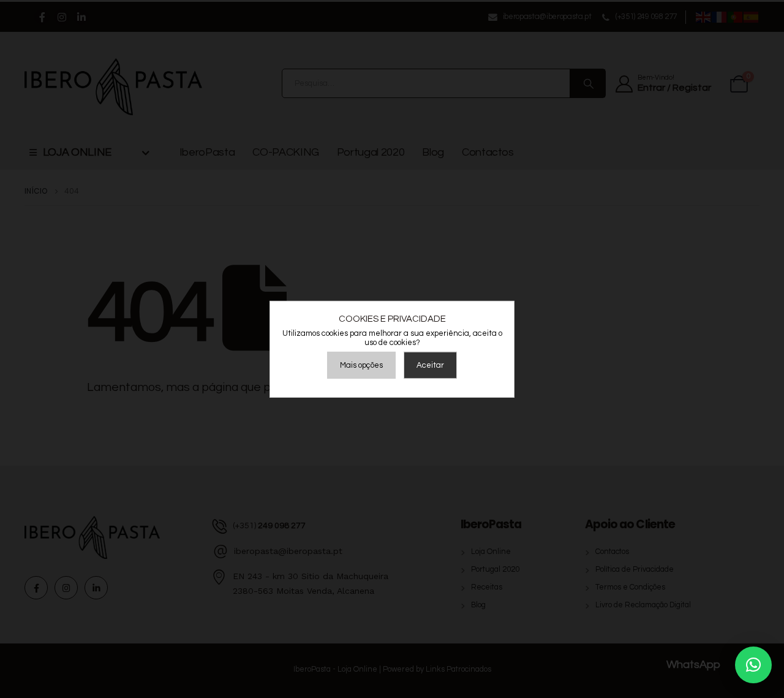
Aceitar (430, 365)
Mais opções (361, 365)
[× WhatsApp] (753, 665)
